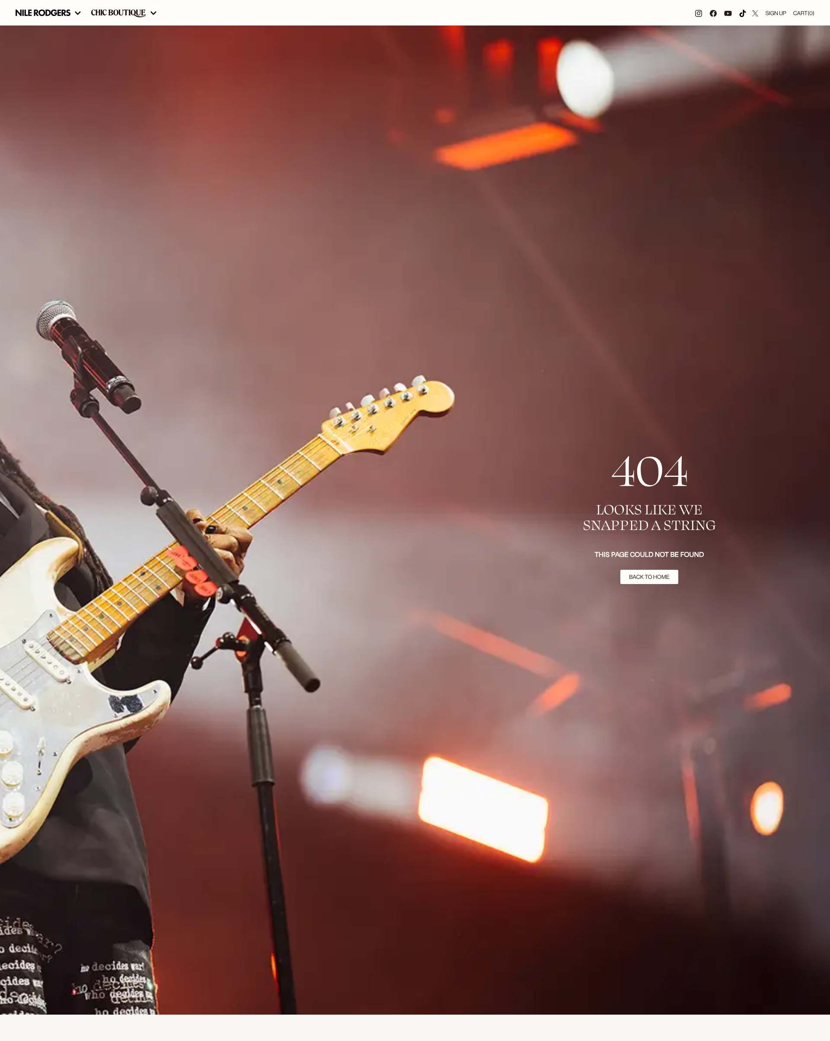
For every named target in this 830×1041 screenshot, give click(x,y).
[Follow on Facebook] (713, 13)
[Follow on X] (755, 12)
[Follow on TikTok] (742, 12)
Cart (803, 13)
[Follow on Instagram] (698, 13)
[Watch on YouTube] (728, 13)
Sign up (775, 13)
